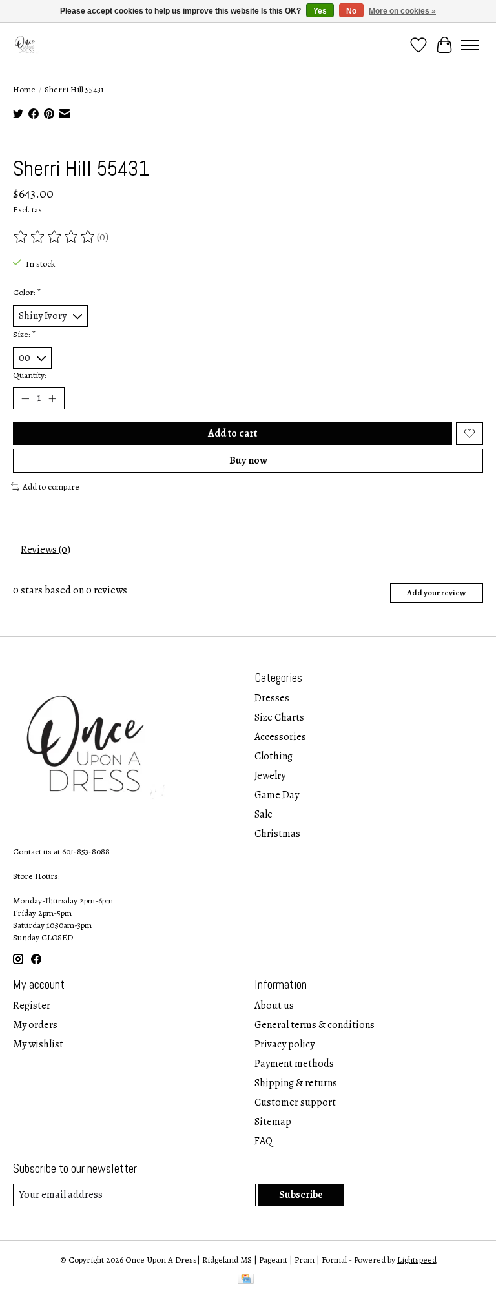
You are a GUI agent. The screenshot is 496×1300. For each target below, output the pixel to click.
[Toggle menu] (470, 45)
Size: (24, 334)
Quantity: (29, 375)
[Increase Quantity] (52, 398)
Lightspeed (417, 1260)
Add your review (436, 592)
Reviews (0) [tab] (45, 549)
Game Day (276, 795)
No (351, 10)
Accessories (280, 737)
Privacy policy (284, 1044)
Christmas (277, 834)
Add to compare (51, 486)
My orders (35, 1025)
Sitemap (272, 1122)
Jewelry (269, 776)
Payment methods (294, 1064)
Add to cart (232, 433)
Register (31, 1005)
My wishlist (38, 1044)
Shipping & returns (295, 1083)
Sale (263, 814)
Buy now (248, 460)
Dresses (271, 698)
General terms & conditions (314, 1025)
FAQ (263, 1141)
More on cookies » (402, 10)
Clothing (273, 756)
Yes (320, 10)
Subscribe (301, 1195)
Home (24, 89)
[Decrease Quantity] (25, 398)
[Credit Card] (246, 1280)
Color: (27, 292)
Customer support (295, 1102)
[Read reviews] (55, 237)
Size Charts (279, 717)
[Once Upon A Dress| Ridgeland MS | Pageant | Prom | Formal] (26, 45)
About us (274, 1005)
